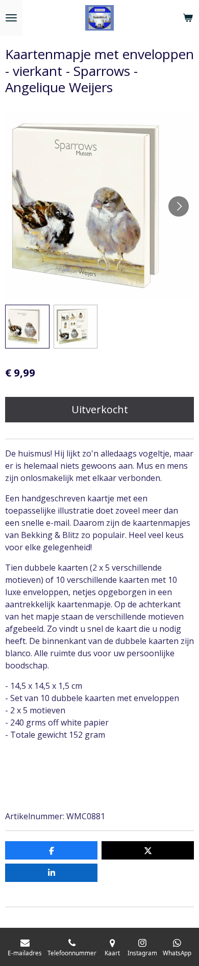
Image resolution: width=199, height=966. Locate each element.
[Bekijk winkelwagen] (188, 18)
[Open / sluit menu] (11, 18)
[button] (27, 327)
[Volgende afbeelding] (178, 206)
